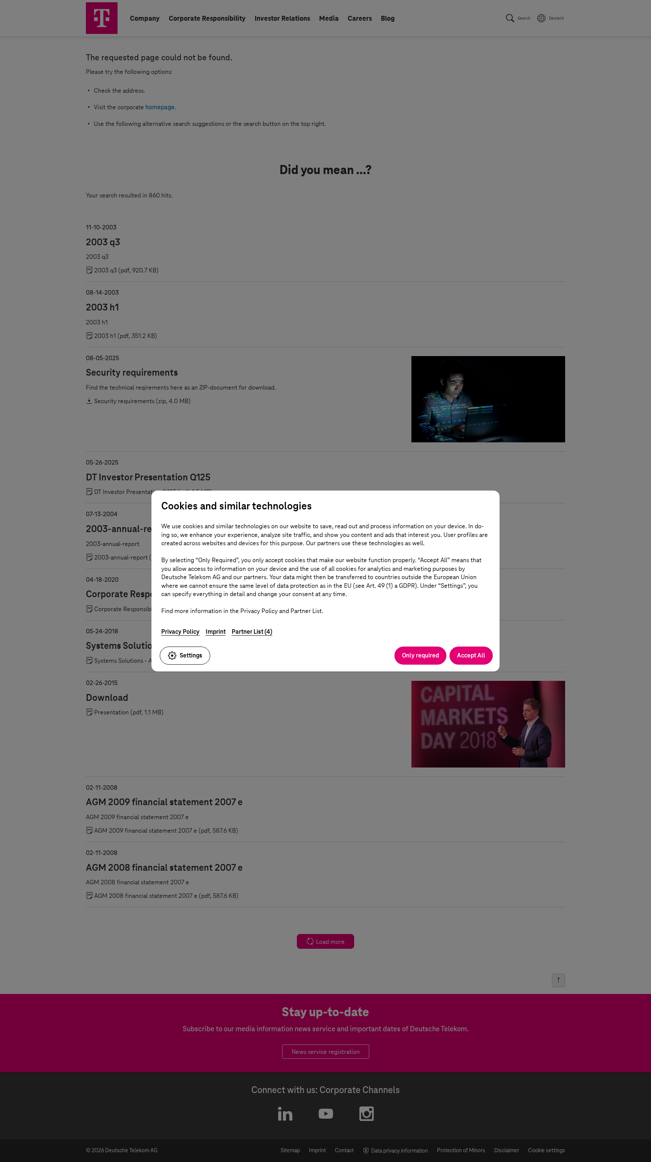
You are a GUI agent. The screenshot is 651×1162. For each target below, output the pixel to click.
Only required (420, 655)
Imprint (216, 632)
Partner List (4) (252, 632)
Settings (191, 655)
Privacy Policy (180, 632)
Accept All (471, 655)
